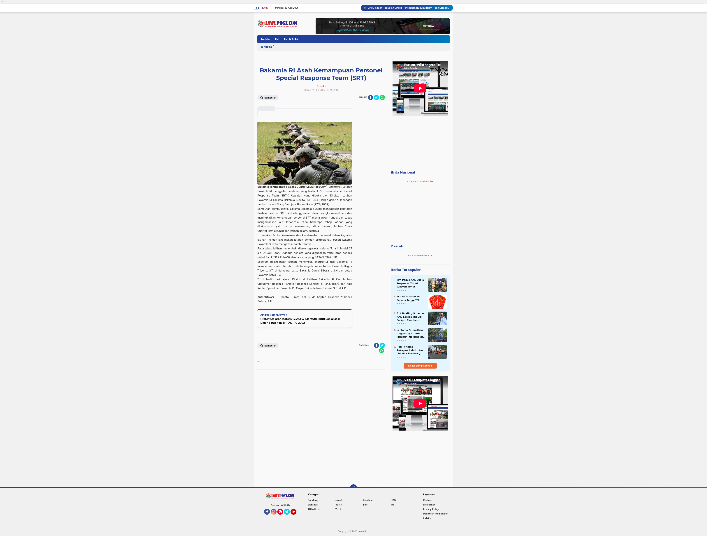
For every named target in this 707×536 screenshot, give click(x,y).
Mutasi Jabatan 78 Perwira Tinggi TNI (408, 298)
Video (268, 47)
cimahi (339, 500)
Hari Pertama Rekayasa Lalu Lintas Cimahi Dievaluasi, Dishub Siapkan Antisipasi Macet (410, 350)
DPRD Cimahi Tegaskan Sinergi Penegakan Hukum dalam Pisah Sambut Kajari (408, 7)
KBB (393, 500)
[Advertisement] (420, 140)
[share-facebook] (370, 97)
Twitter (288, 516)
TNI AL (339, 509)
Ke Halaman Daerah (419, 255)
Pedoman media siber (435, 513)
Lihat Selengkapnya (419, 365)
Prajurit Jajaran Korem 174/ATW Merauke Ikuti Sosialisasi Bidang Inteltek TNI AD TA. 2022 (300, 320)
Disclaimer (429, 504)
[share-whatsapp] (382, 97)
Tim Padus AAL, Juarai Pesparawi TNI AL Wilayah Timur (411, 283)
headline (367, 500)
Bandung (313, 500)
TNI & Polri (291, 39)
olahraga (313, 504)
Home (264, 8)
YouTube (296, 516)
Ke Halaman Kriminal (419, 181)
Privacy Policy (431, 509)
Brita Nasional (403, 172)
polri (365, 504)
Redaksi (427, 500)
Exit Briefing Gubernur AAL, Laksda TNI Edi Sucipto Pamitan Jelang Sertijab (411, 317)
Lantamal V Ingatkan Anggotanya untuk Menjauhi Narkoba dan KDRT (411, 333)
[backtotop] (353, 487)
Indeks (265, 39)
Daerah (397, 246)
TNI (277, 39)
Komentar (270, 97)
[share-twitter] (376, 97)
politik (338, 504)
